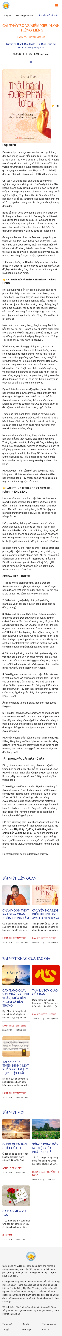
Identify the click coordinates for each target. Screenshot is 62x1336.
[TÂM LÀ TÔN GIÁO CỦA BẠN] (46, 975)
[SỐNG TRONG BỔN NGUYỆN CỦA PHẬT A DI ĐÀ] (46, 1129)
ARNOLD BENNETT (12, 1168)
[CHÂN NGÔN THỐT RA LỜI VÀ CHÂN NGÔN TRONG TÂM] (16, 895)
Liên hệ (45, 1329)
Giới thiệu (26, 1329)
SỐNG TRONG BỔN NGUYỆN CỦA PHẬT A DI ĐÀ (45, 1148)
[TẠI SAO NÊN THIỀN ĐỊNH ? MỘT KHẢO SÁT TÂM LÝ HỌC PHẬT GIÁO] (16, 1046)
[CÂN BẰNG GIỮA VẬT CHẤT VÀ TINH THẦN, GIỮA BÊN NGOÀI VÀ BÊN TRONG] (16, 975)
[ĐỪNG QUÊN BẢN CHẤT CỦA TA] (16, 1129)
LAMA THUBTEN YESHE (31, 37)
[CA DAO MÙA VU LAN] (16, 1195)
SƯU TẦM (7, 1235)
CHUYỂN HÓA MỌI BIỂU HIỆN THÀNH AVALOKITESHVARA (45, 914)
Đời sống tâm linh (24, 15)
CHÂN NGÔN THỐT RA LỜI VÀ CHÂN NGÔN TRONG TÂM (15, 914)
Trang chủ (7, 15)
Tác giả (5, 1329)
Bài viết (25, 1323)
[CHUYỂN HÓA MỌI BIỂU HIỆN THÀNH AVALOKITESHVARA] (46, 895)
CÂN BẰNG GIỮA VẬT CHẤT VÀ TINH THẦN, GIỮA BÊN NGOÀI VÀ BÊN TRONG (15, 998)
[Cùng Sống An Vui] (31, 1256)
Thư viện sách (49, 1323)
